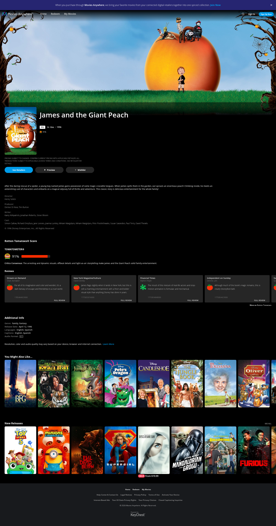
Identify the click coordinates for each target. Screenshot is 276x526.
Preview (51, 170)
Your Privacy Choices (147, 500)
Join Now (215, 5)
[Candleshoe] (154, 383)
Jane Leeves (39, 223)
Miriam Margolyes (67, 223)
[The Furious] (254, 450)
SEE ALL (268, 423)
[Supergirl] (120, 450)
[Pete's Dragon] (120, 383)
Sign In (251, 14)
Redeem (55, 13)
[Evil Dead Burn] (87, 450)
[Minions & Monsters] (54, 450)
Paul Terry (130, 223)
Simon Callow (11, 223)
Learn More (108, 344)
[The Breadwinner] (220, 450)
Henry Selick (10, 199)
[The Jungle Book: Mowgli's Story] (54, 383)
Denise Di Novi (11, 207)
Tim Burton (24, 207)
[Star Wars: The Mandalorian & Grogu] (187, 450)
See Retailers (19, 170)
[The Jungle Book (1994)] (187, 383)
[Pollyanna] (220, 383)
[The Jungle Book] (87, 383)
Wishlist (82, 170)
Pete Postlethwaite (100, 223)
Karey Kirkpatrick (12, 215)
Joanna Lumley (51, 223)
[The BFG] (20, 383)
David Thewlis (142, 223)
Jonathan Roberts (28, 215)
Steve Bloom (42, 215)
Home (43, 13)
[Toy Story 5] (20, 450)
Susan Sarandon (117, 223)
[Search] (243, 14)
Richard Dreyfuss (25, 223)
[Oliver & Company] (254, 383)
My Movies (70, 13)
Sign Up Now (266, 14)
